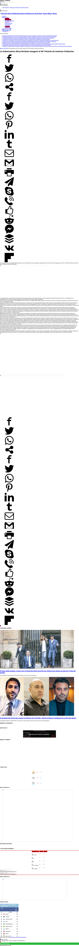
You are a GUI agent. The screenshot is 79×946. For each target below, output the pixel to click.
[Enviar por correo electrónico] (9, 157)
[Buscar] (1, 1)
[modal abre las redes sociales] (9, 91)
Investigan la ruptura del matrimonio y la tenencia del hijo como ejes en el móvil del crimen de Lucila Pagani (26, 45)
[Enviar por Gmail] (9, 167)
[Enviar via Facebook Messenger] (9, 233)
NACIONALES (8, 19)
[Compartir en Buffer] (9, 242)
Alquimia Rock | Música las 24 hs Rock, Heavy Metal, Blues (15, 7)
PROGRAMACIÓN (7, 30)
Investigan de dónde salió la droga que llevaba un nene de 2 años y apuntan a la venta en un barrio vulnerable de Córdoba (29, 35)
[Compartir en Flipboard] (9, 261)
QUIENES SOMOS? (7, 29)
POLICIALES (8, 24)
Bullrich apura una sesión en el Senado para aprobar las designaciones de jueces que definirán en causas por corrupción (29, 41)
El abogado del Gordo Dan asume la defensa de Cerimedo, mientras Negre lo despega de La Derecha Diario (26, 39)
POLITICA (7, 26)
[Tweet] (9, 72)
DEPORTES (7, 22)
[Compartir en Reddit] (9, 223)
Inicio (2, 48)
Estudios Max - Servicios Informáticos (18, 937)
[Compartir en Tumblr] (9, 148)
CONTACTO (5, 31)
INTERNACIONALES (9, 20)
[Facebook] (0, 3)
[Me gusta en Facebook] (9, 214)
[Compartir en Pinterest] (9, 129)
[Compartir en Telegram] (9, 186)
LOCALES (7, 18)
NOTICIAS (6, 17)
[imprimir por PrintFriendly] (9, 176)
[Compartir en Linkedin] (9, 138)
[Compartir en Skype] (9, 195)
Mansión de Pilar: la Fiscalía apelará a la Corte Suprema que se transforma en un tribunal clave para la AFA (26, 42)
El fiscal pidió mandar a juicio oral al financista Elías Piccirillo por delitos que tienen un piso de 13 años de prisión (28, 38)
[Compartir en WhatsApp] (9, 81)
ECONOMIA (7, 25)
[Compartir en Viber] (9, 205)
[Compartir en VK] (9, 252)
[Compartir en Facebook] (9, 62)
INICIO (4, 16)
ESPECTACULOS (8, 23)
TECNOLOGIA (8, 27)
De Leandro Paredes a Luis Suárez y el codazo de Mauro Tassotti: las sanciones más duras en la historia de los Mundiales (29, 36)
